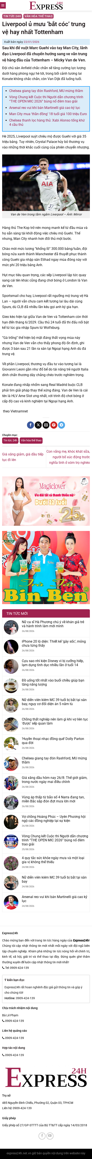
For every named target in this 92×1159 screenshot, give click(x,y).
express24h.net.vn (19, 1153)
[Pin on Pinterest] (53, 425)
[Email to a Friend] (46, 425)
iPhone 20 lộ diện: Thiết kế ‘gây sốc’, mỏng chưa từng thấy (54, 643)
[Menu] (3, 5)
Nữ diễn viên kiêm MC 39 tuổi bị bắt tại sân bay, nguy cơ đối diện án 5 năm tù (54, 702)
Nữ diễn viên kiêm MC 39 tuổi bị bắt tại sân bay (54, 879)
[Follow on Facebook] (42, 1136)
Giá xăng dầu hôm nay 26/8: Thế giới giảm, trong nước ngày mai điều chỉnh (54, 780)
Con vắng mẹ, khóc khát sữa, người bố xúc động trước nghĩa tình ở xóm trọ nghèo (68, 456)
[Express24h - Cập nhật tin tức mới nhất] (46, 5)
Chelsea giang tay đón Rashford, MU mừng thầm (46, 91)
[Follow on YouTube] (49, 1136)
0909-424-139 (22, 1108)
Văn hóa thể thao (38, 16)
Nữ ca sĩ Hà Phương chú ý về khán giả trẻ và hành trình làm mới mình (53, 624)
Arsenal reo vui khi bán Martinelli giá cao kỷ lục (44, 108)
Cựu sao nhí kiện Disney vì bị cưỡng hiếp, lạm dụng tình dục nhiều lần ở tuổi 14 (53, 663)
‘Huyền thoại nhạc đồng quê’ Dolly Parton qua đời (53, 741)
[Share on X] (38, 425)
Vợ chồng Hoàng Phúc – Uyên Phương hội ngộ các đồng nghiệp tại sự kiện (54, 819)
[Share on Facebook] (30, 425)
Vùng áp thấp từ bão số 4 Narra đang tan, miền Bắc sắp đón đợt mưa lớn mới (53, 799)
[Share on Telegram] (61, 425)
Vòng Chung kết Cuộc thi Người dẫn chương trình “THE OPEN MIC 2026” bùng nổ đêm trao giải (46, 99)
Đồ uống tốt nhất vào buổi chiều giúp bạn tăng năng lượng (53, 682)
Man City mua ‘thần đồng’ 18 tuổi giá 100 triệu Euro (48, 114)
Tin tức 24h (12, 16)
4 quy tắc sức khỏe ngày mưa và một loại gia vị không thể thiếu (53, 860)
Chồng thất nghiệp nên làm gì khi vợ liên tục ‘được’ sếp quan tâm (55, 721)
